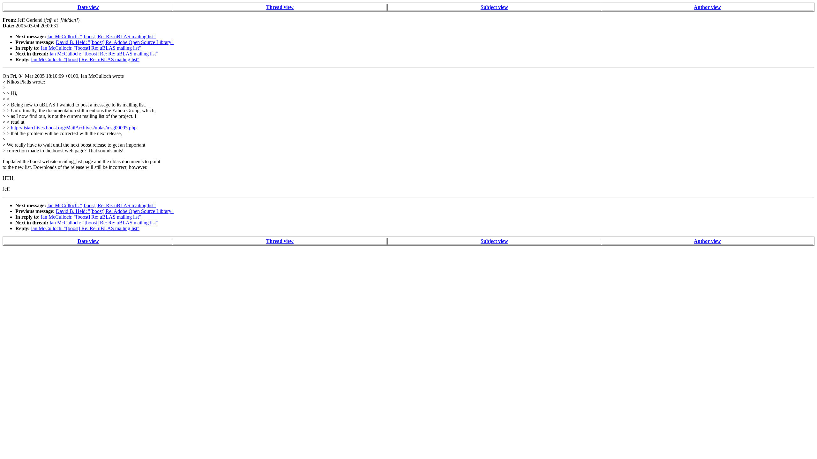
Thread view (280, 7)
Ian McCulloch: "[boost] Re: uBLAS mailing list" (91, 48)
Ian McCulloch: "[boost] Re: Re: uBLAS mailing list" (101, 36)
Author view (707, 7)
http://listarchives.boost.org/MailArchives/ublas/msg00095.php (74, 127)
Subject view (494, 7)
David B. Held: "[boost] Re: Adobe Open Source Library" (115, 42)
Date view (88, 7)
